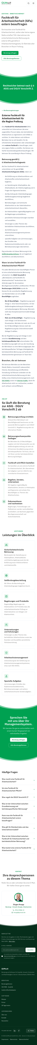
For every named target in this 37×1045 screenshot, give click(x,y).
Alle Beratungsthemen (11, 58)
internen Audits (22, 381)
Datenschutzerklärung (9, 956)
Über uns (4, 1015)
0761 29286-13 (19, 910)
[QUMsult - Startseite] (6, 3)
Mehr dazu (12, 941)
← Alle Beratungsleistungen (10, 110)
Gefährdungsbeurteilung (10, 254)
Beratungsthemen (7, 984)
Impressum (5, 1039)
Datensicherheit (24, 1039)
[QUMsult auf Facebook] (18, 1030)
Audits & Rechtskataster (9, 990)
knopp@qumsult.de (19, 912)
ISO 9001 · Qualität (7, 987)
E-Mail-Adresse (7, 945)
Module (4, 999)
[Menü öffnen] (33, 3)
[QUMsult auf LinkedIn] (14, 1030)
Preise (3, 1002)
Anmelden (30, 950)
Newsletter (5, 1021)
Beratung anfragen (10, 53)
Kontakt (4, 1018)
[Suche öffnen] (28, 3)
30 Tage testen (6, 1005)
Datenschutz (13, 1039)
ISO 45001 (6, 381)
